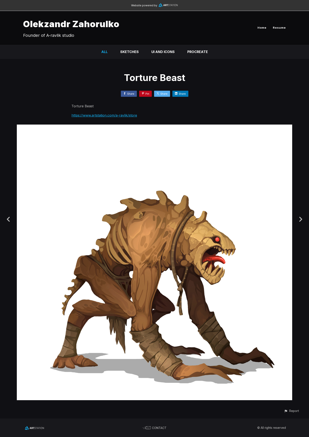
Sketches (129, 52)
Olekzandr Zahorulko (71, 24)
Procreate (197, 52)
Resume (279, 27)
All (104, 52)
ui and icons (163, 52)
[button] (291, 410)
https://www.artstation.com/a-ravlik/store (104, 115)
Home (262, 27)
